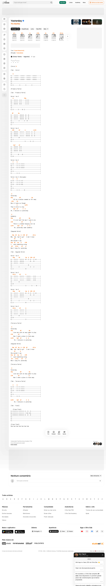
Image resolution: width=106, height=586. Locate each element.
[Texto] (4, 63)
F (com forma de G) (19, 50)
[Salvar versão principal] (18, 29)
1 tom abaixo (19, 53)
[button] (76, 22)
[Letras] (29, 543)
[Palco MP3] (39, 543)
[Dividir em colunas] (4, 29)
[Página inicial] (5, 3)
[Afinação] (4, 48)
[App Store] (20, 531)
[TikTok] (97, 531)
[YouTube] (82, 531)
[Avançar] (67, 36)
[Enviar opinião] (4, 85)
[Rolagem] (4, 24)
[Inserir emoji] (100, 480)
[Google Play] (7, 531)
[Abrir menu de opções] (4, 19)
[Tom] (4, 39)
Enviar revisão (14, 444)
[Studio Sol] (98, 543)
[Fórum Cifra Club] (6, 543)
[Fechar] (102, 555)
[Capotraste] (4, 44)
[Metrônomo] (4, 79)
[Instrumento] (4, 35)
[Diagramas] (4, 59)
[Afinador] (4, 74)
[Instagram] (87, 531)
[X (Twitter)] (102, 531)
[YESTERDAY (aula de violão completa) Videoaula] (86, 22)
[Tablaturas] (4, 54)
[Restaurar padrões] (4, 95)
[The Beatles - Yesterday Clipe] (76, 22)
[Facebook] (92, 531)
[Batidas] (4, 68)
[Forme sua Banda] (18, 543)
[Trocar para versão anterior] (4, 89)
